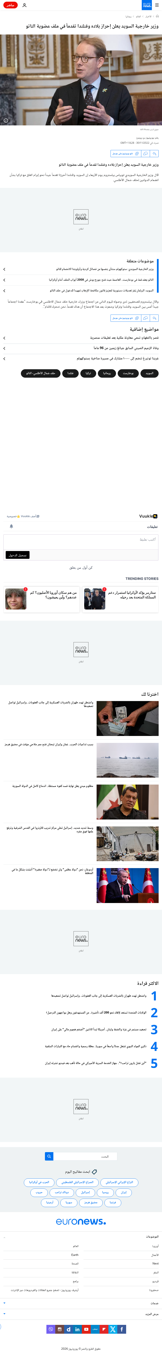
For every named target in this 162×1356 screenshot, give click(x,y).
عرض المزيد (152, 1314)
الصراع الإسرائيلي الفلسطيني (77, 1182)
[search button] (49, 1156)
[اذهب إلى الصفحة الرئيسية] (147, 5)
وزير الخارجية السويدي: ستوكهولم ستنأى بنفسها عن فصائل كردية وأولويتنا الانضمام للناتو (105, 269)
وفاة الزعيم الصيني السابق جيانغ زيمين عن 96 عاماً (126, 348)
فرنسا (113, 1202)
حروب (39, 1192)
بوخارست (128, 373)
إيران (124, 1192)
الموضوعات (152, 1236)
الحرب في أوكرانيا (39, 1182)
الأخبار (148, 17)
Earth (74, 1255)
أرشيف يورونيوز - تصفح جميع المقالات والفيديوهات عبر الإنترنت (44, 1290)
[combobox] (81, 1156)
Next (156, 1263)
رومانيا (128, 17)
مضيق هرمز (90, 1202)
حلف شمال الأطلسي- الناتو (40, 373)
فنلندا (70, 373)
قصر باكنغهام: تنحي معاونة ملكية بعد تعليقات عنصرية (124, 338)
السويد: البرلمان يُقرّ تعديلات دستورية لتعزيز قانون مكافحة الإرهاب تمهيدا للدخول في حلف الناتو (102, 291)
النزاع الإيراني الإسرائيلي (119, 1182)
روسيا (105, 1192)
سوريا (69, 1202)
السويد (149, 373)
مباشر (10, 5)
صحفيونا (154, 1290)
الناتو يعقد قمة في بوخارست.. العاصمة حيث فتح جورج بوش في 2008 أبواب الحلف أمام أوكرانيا (101, 280)
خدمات (155, 1303)
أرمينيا (49, 1202)
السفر (156, 1272)
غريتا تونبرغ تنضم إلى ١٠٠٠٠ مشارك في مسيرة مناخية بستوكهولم (118, 359)
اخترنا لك (150, 694)
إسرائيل (85, 1192)
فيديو (155, 1281)
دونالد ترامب (62, 1192)
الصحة (75, 1263)
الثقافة (75, 1272)
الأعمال (155, 1255)
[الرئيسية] (157, 17)
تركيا (88, 373)
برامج (75, 1281)
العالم (138, 17)
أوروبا (155, 1246)
